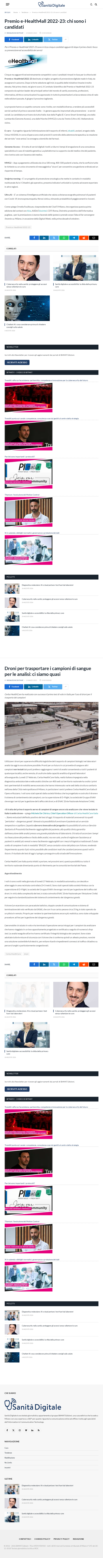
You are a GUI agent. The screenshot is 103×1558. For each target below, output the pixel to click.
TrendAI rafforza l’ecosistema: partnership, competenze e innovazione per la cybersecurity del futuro (46, 380)
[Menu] (7, 4)
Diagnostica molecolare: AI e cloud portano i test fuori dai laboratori (47, 585)
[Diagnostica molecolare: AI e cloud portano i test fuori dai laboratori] (12, 589)
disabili (71, 130)
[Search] (95, 4)
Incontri (7, 1468)
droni (26, 954)
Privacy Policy (62, 1539)
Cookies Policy (42, 1539)
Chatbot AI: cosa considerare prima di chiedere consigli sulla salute (26, 325)
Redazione (78, 1539)
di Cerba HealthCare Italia (64, 813)
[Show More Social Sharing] (65, 39)
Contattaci (25, 1539)
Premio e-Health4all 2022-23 (18, 227)
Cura (6, 1448)
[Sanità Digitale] (51, 4)
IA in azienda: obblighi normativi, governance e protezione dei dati (32, 533)
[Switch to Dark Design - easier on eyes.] (91, 4)
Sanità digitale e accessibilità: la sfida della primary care (76, 285)
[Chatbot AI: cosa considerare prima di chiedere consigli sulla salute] (27, 308)
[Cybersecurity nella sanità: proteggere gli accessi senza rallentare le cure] (27, 268)
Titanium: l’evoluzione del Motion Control (22, 495)
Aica (29, 210)
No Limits (8, 1463)
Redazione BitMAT (15, 33)
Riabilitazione (10, 1458)
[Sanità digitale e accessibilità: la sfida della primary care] (75, 268)
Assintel (43, 210)
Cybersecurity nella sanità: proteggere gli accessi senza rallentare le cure (26, 285)
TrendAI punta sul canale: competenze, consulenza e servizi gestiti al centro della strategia (42, 418)
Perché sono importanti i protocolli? (20, 456)
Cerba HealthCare (13, 954)
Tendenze (8, 1453)
